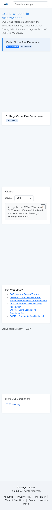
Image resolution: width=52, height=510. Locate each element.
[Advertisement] (26, 82)
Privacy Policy (24, 497)
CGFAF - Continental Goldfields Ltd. (27, 316)
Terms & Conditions (14, 500)
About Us (8, 497)
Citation (9, 198)
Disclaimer (40, 497)
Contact (33, 500)
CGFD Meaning (12, 404)
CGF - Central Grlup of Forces (24, 294)
